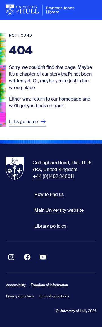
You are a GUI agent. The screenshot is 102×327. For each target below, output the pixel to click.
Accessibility (16, 285)
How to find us (49, 194)
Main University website (59, 210)
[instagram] (11, 257)
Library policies (50, 226)
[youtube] (43, 257)
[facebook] (27, 257)
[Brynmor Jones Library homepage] (40, 10)
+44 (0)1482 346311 (53, 176)
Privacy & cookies (20, 296)
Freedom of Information (49, 285)
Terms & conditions (54, 296)
